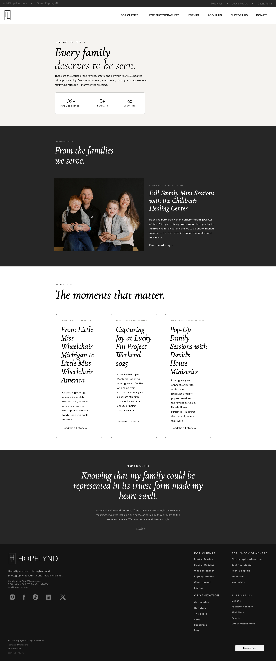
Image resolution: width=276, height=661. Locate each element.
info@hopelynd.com (18, 587)
